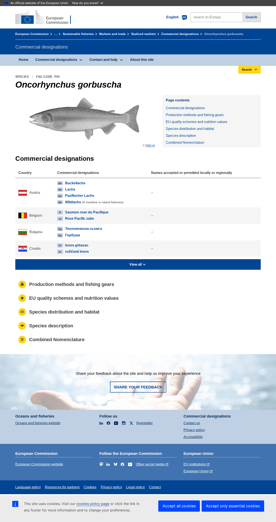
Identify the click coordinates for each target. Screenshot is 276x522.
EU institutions (194, 464)
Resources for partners (62, 487)
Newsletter (144, 423)
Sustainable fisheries (78, 34)
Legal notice (135, 487)
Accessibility (193, 437)
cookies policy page (92, 503)
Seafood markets (143, 34)
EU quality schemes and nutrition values (196, 122)
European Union (196, 471)
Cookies (90, 487)
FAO (149, 145)
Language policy (28, 487)
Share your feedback (138, 387)
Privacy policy (194, 430)
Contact (155, 487)
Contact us (191, 423)
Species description (181, 135)
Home (23, 60)
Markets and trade (112, 34)
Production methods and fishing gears (195, 115)
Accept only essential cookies (233, 506)
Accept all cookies (179, 506)
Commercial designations (180, 34)
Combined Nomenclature (185, 142)
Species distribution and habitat (190, 129)
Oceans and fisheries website (37, 423)
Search (251, 17)
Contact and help (103, 60)
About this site (142, 60)
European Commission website (39, 464)
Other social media (150, 464)
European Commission (32, 34)
